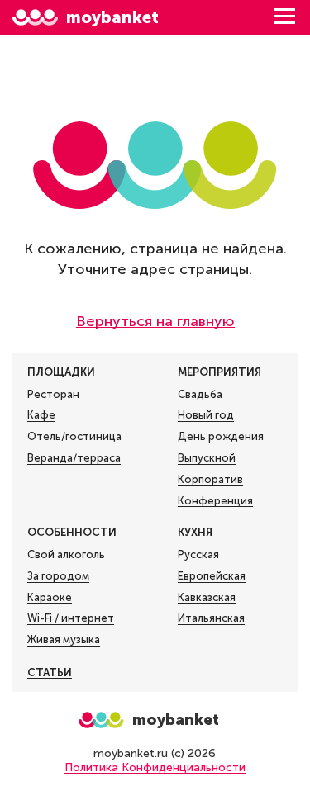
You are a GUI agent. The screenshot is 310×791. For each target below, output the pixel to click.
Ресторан (53, 394)
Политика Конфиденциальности (155, 767)
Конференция (215, 501)
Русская (198, 554)
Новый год (206, 415)
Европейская (212, 576)
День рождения (221, 436)
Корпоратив (210, 479)
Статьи (49, 672)
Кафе (41, 415)
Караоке (49, 597)
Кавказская (207, 597)
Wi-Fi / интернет (70, 618)
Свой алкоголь (66, 554)
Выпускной (207, 458)
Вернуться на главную (155, 321)
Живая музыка (63, 639)
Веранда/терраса (74, 458)
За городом (58, 576)
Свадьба (200, 394)
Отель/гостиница (74, 436)
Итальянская (211, 618)
